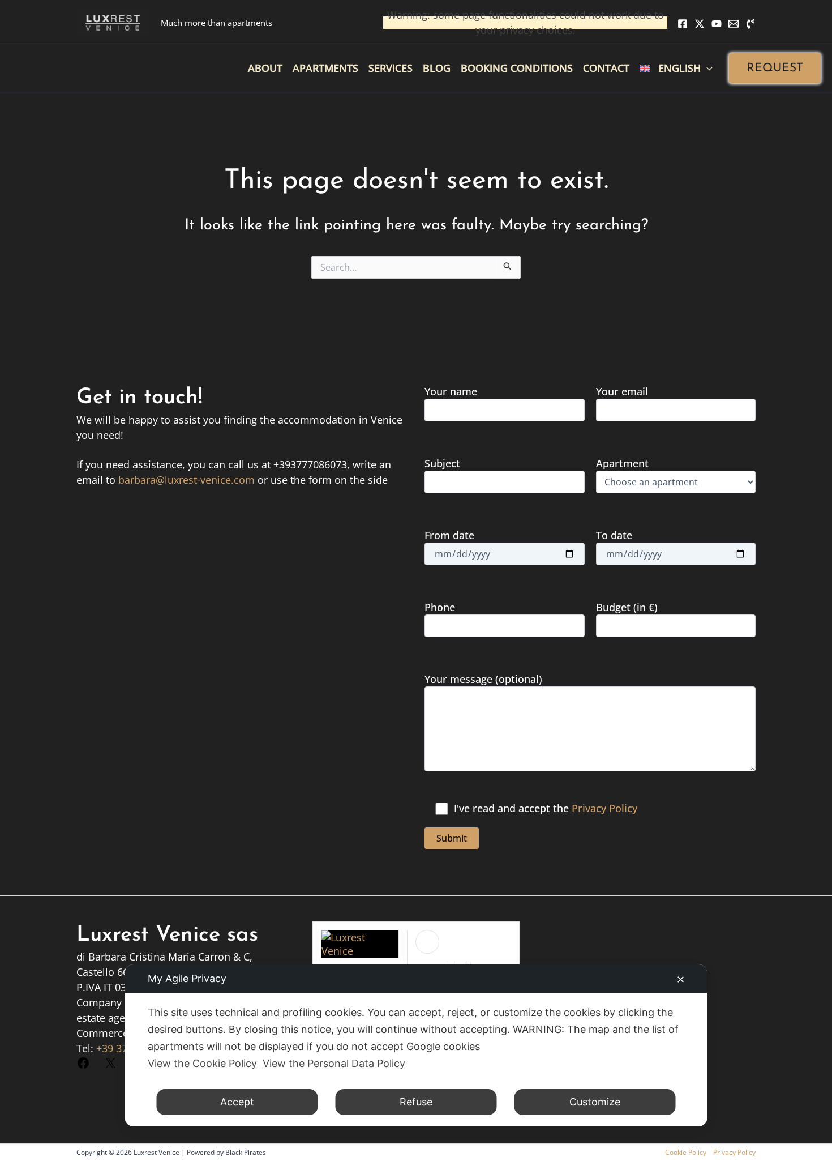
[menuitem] (676, 68)
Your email (622, 391)
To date (614, 535)
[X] (699, 24)
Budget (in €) (627, 607)
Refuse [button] (416, 1102)
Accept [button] (237, 1102)
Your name (450, 391)
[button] (775, 68)
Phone (439, 607)
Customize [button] (594, 1102)
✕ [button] (680, 979)
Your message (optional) (483, 679)
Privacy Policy (604, 808)
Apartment (622, 463)
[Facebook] (682, 24)
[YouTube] (716, 24)
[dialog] (416, 1045)
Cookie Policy (685, 1152)
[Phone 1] (750, 24)
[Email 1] (733, 24)
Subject (442, 463)
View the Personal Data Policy (334, 1063)
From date (449, 535)
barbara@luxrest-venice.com (186, 479)
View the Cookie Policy (202, 1063)
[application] (707, 68)
